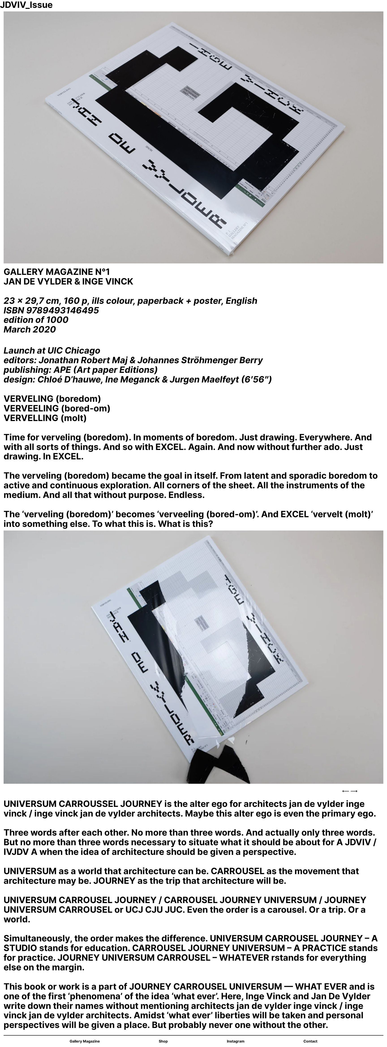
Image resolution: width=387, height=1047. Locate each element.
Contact (310, 1041)
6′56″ (257, 379)
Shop (163, 1041)
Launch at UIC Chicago (52, 350)
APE (62, 369)
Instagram (236, 1041)
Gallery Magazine (85, 1041)
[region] (193, 663)
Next (354, 791)
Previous (346, 791)
